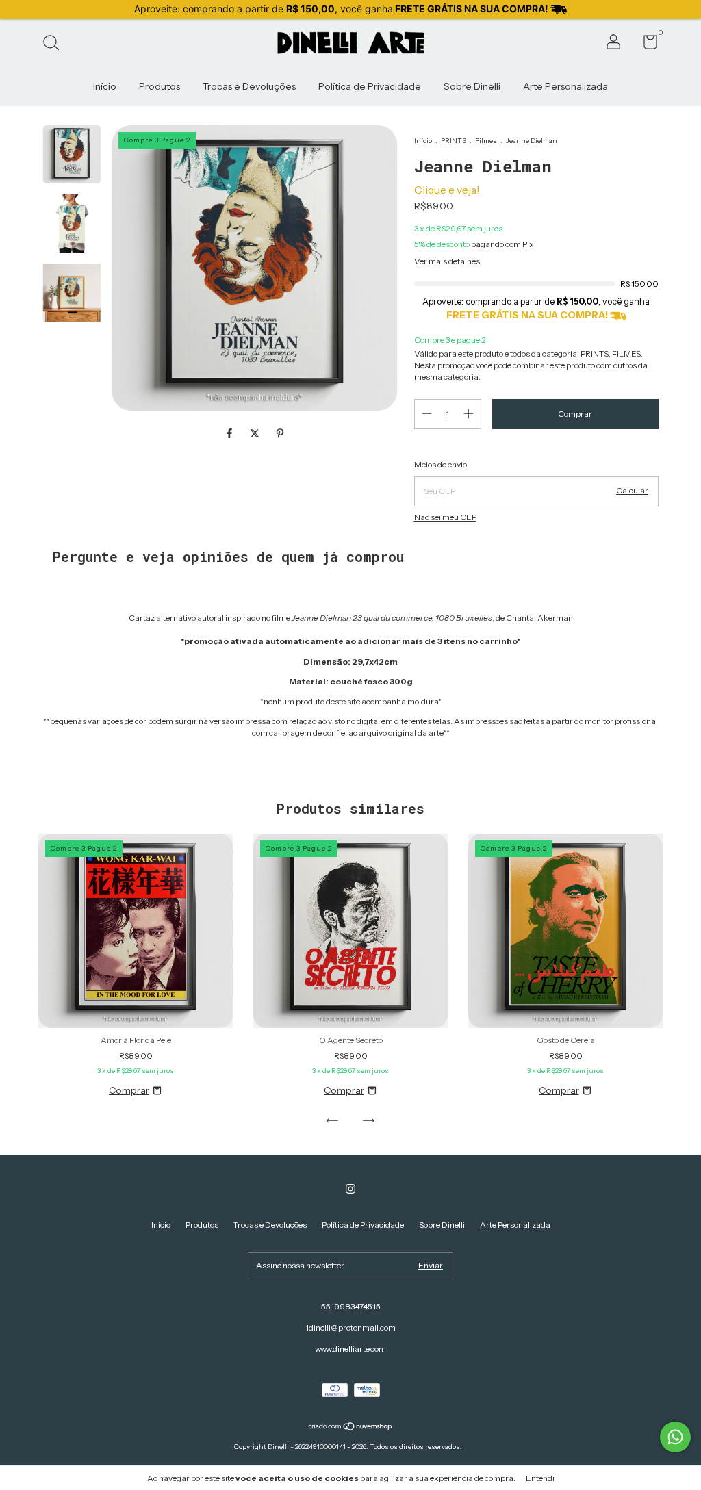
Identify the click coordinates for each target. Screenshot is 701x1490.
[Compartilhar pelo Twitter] (256, 433)
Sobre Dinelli (472, 86)
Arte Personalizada (565, 86)
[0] (645, 45)
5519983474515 (351, 1306)
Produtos (159, 86)
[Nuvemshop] (351, 1428)
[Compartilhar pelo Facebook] (230, 433)
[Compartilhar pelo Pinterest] (280, 433)
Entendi (540, 1478)
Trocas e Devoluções (249, 86)
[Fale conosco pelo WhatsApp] (675, 1437)
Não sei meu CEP (445, 517)
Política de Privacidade (369, 86)
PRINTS (453, 140)
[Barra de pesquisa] (55, 44)
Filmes (486, 140)
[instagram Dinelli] (350, 1188)
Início (104, 86)
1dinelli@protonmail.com (350, 1327)
